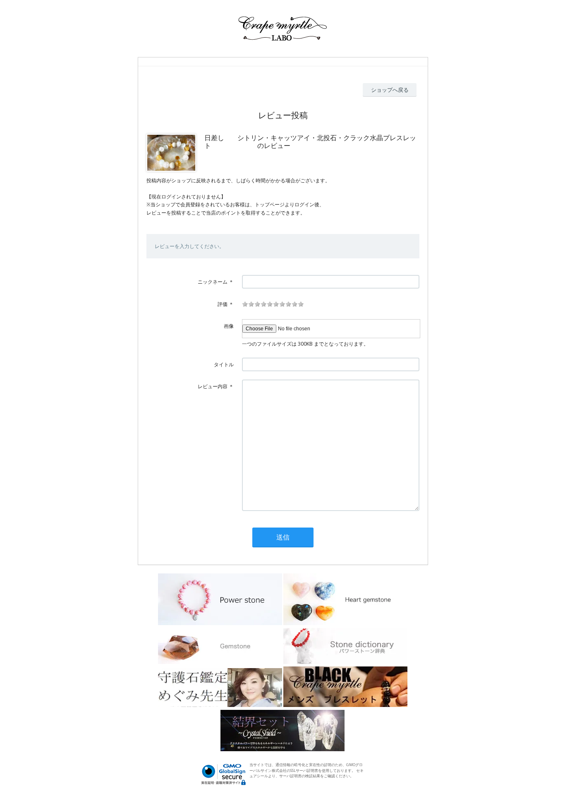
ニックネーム (212, 281)
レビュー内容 (212, 386)
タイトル (224, 364)
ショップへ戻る (390, 89)
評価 (222, 304)
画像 (229, 326)
